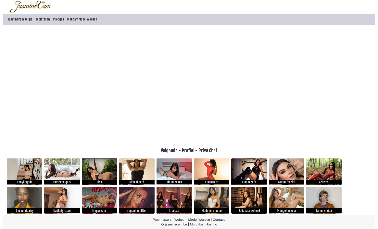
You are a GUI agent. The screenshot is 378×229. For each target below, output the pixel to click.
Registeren (42, 19)
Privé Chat (207, 151)
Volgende (169, 151)
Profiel (188, 151)
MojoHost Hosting (203, 224)
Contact (219, 220)
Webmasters (162, 220)
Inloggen (58, 19)
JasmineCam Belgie (20, 19)
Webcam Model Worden (82, 19)
